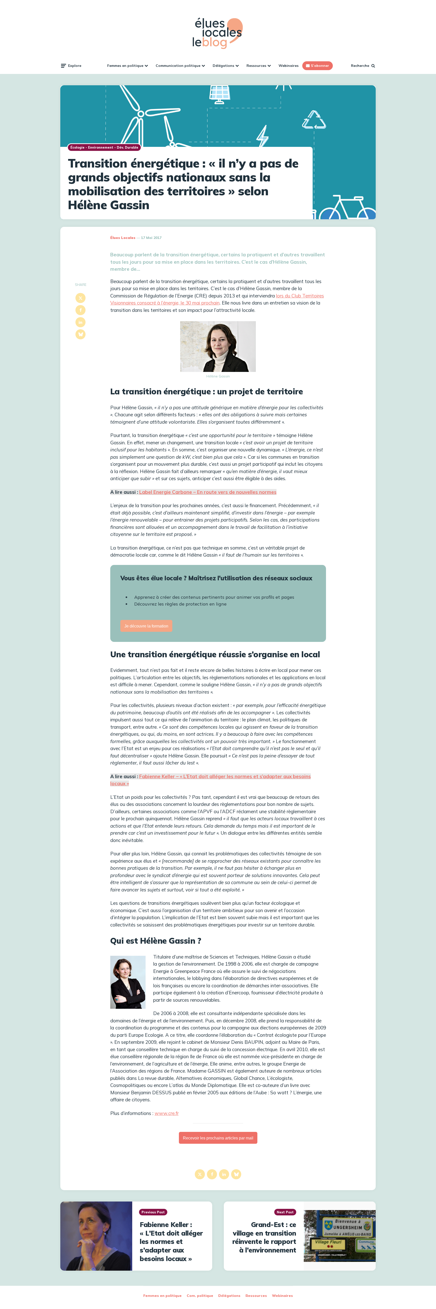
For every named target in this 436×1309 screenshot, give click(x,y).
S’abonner (320, 65)
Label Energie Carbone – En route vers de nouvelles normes (208, 492)
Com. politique (200, 1295)
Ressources (256, 65)
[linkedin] (80, 322)
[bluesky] (80, 334)
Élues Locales (122, 238)
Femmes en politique (125, 65)
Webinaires (288, 65)
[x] (80, 298)
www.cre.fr (167, 1113)
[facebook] (80, 310)
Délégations (223, 65)
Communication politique (178, 65)
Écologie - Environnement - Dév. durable (104, 147)
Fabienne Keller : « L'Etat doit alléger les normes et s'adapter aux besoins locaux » (171, 1241)
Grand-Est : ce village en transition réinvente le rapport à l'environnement (264, 1237)
